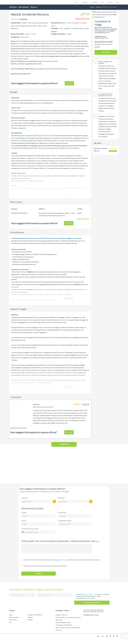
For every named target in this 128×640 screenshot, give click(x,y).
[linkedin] (91, 610)
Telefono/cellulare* (30, 529)
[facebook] (84, 610)
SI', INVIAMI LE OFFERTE (92, 602)
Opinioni (30, 617)
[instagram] (101, 610)
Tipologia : (55, 28)
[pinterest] (95, 610)
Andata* (24, 498)
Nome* (24, 513)
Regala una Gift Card (82, 18)
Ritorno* (61, 498)
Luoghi (110, 2)
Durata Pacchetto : (18, 34)
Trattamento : (16, 37)
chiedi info (64, 444)
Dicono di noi (13, 619)
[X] (88, 610)
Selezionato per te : (58, 23)
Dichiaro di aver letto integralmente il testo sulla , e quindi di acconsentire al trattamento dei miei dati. (61, 560)
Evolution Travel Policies (35, 615)
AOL (10, 622)
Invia (38, 574)
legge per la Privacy (60, 560)
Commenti (94, 2)
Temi (117, 2)
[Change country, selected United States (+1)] (23, 532)
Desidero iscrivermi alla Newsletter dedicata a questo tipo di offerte (45, 566)
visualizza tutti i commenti (18, 428)
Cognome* (62, 513)
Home (92, 7)
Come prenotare (14, 617)
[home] (16, 636)
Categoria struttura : (58, 34)
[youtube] (98, 610)
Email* (23, 521)
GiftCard (30, 619)
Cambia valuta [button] (83, 219)
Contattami (105, 52)
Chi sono (85, 2)
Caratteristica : (16, 23)
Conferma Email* (65, 521)
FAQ (103, 2)
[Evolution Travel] (15, 2)
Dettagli (113, 151)
